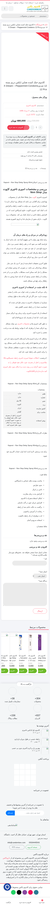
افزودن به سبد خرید (16, 127)
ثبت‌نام (10, 813)
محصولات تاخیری (23, 324)
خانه (46, 25)
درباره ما (9, 3)
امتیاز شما (43, 572)
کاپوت (34, 197)
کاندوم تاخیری (31, 105)
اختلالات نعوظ (34, 358)
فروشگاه (39, 25)
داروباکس (6, 858)
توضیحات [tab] (43, 168)
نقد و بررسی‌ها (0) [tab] (31, 168)
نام (45, 559)
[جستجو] (3, 16)
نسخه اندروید (32, 847)
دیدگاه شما (42, 581)
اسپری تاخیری (24, 358)
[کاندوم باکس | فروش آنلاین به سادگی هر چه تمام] (37, 8)
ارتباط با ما (29, 3)
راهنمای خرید (39, 3)
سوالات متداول (19, 3)
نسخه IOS (16, 847)
